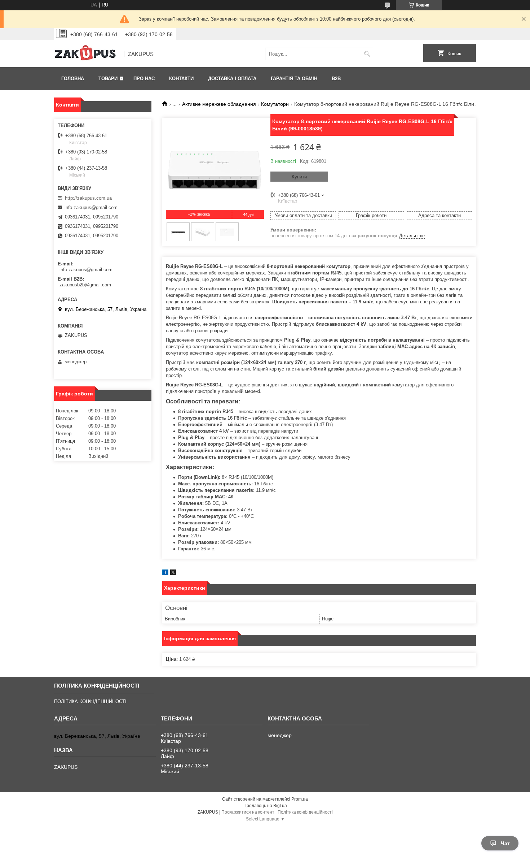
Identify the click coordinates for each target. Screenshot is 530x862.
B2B (336, 78)
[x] (173, 573)
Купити (299, 176)
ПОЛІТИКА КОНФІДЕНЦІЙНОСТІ (90, 701)
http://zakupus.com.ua (88, 198)
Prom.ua (299, 799)
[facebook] (165, 573)
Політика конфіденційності (305, 812)
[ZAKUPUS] (86, 54)
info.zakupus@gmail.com (91, 207)
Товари (108, 78)
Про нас (144, 78)
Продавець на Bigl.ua (265, 805)
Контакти (181, 78)
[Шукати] (367, 54)
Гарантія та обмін (294, 78)
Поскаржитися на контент (247, 812)
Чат (505, 843)
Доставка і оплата (232, 78)
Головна (72, 78)
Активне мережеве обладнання (219, 104)
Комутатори (275, 104)
